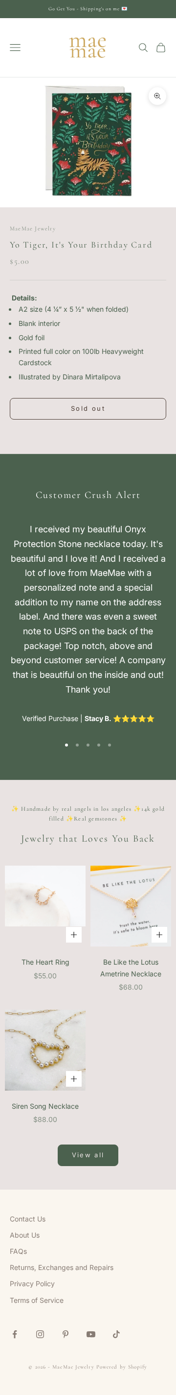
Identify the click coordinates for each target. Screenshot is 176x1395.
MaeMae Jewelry (33, 228)
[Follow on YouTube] (91, 1334)
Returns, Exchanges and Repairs (61, 1267)
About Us (25, 1235)
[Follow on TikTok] (116, 1334)
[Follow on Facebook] (15, 1334)
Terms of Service (37, 1300)
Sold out (88, 408)
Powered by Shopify (122, 1367)
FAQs (18, 1251)
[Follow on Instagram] (40, 1334)
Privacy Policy (32, 1283)
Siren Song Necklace (45, 1106)
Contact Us (27, 1219)
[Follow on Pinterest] (65, 1334)
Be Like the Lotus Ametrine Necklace (130, 967)
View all (88, 1155)
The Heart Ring (45, 962)
